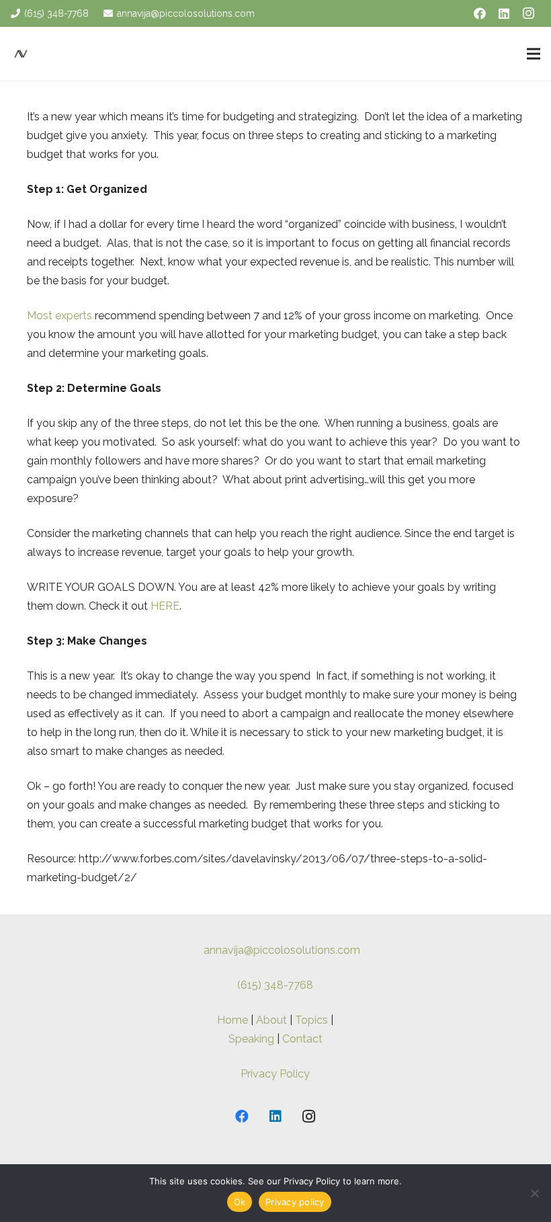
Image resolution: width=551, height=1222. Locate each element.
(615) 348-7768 (275, 985)
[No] (534, 1193)
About (271, 1020)
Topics (311, 1020)
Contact (302, 1038)
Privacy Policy (275, 1073)
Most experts (59, 315)
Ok (240, 1201)
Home (232, 1020)
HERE (165, 606)
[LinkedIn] (504, 13)
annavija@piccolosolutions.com (282, 950)
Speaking (251, 1038)
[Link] (21, 54)
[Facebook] (480, 13)
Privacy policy (295, 1201)
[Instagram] (528, 13)
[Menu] (533, 54)
